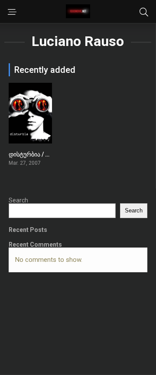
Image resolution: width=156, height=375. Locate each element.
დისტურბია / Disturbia (40, 154)
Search (18, 200)
